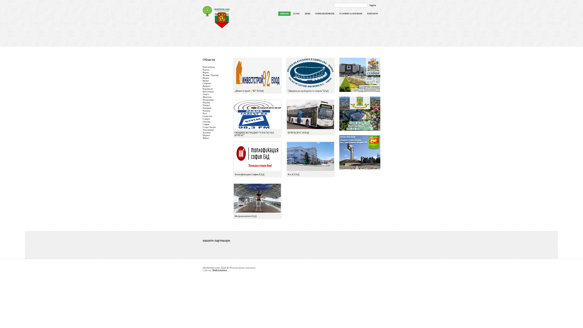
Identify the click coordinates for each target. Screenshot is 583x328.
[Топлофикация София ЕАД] (257, 156)
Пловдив (207, 108)
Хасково (207, 132)
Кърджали (208, 88)
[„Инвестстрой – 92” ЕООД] (257, 72)
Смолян (206, 121)
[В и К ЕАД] (310, 156)
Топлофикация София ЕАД (249, 174)
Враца (206, 80)
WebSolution (219, 270)
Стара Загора (209, 127)
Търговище (208, 129)
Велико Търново (211, 75)
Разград (206, 110)
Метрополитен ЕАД (246, 216)
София (206, 124)
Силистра (207, 116)
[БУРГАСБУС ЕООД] (310, 114)
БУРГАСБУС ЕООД (298, 132)
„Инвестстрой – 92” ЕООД (249, 90)
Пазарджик (208, 99)
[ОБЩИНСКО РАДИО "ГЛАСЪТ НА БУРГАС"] (257, 114)
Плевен (206, 105)
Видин (206, 78)
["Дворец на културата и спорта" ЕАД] (310, 72)
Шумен (206, 135)
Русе (205, 113)
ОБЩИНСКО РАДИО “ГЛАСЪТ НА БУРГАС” (254, 134)
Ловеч (206, 94)
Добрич (206, 86)
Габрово (207, 83)
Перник (206, 102)
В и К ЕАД (293, 174)
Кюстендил (208, 91)
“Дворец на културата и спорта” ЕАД (308, 90)
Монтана (207, 97)
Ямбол (206, 138)
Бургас (206, 69)
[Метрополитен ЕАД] (257, 198)
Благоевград (209, 67)
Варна (206, 72)
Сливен (206, 119)
